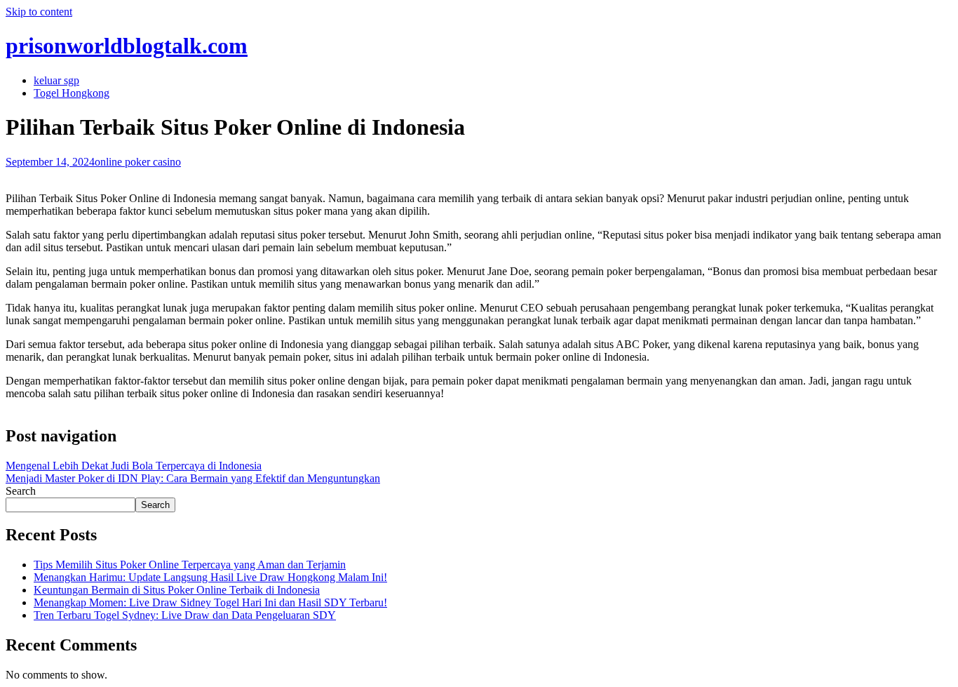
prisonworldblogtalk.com (127, 45)
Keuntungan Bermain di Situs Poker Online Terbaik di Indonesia (177, 590)
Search (21, 491)
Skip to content (39, 12)
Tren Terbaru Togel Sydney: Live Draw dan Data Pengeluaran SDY (185, 615)
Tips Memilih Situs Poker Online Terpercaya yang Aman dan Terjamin (190, 565)
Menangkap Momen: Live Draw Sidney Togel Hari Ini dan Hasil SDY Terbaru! (210, 602)
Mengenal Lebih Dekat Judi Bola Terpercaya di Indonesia (134, 466)
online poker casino (138, 162)
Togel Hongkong (71, 93)
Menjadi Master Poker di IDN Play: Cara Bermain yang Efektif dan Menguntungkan (193, 478)
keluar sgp (56, 80)
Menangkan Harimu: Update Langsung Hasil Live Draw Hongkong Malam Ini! (210, 577)
